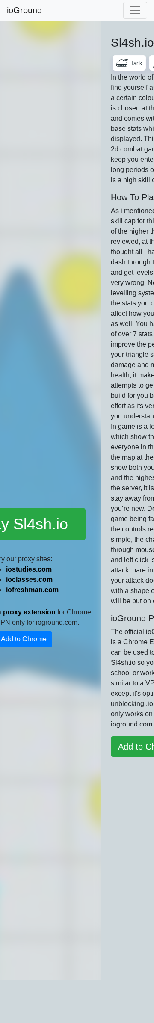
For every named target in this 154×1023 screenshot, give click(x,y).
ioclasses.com (29, 579)
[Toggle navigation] (135, 10)
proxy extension (29, 612)
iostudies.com (29, 569)
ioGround (24, 10)
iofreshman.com (32, 589)
